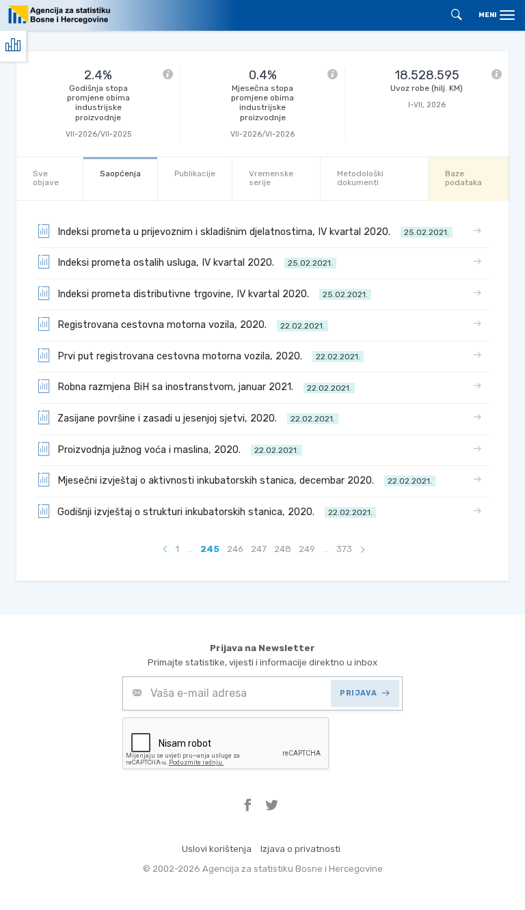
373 (344, 549)
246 (235, 549)
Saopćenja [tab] (120, 173)
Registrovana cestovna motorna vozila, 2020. (191, 325)
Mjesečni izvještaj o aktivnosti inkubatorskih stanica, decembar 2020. (244, 480)
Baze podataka (463, 178)
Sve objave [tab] (46, 178)
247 (259, 549)
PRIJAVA (358, 693)
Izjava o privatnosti (300, 849)
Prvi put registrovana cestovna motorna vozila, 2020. (208, 356)
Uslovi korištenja (217, 849)
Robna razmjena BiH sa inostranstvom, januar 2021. (204, 387)
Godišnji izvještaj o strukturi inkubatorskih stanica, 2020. (215, 512)
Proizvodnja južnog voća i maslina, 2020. (178, 450)
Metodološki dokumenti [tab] (360, 178)
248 (282, 549)
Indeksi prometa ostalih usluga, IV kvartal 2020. (195, 262)
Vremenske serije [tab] (271, 178)
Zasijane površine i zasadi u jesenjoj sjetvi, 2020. (196, 418)
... (190, 549)
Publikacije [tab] (194, 173)
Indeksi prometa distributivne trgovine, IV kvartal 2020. (212, 294)
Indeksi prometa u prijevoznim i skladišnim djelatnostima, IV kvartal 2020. (253, 232)
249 (307, 549)
